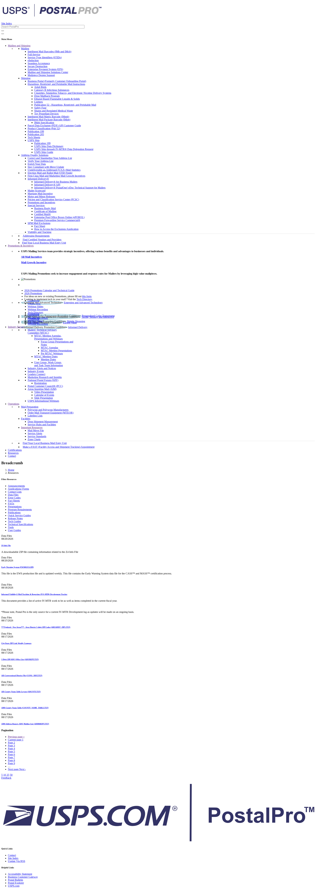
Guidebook (33, 300)
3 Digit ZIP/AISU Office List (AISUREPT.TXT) (20, 659)
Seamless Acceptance (39, 63)
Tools (11, 527)
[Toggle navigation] (2, 33)
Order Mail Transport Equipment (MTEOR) (50, 412)
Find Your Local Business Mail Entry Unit (44, 242)
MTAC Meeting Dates (46, 356)
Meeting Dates (48, 359)
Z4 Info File (6, 545)
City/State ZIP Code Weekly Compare (16, 643)
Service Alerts (35, 433)
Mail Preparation (29, 406)
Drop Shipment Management (43, 421)
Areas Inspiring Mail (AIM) (42, 389)
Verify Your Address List (40, 161)
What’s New (34, 303)
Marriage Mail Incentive (40, 193)
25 (8, 774)
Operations (13, 403)
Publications (14, 512)
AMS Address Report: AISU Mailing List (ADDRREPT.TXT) (25, 724)
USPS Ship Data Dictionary (48, 146)
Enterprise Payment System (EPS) (45, 69)
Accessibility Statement (20, 874)
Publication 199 (36, 131)
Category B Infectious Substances (51, 90)
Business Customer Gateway (23, 877)
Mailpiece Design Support (41, 75)
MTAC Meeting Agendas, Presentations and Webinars (48, 337)
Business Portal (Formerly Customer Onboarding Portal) (57, 81)
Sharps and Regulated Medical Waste (53, 110)
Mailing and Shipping (19, 45)
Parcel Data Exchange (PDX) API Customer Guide (54, 125)
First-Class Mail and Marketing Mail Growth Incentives (56, 175)
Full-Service (34, 54)
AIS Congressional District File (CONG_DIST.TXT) (21, 675)
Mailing (25, 48)
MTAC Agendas (49, 347)
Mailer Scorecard (36, 190)
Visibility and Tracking (39, 232)
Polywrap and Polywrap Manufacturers (48, 409)
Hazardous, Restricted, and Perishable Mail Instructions (56, 84)
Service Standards (37, 436)
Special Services (36, 205)
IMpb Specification (44, 122)
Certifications (15, 450)
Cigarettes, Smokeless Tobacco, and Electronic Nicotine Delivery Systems (72, 93)
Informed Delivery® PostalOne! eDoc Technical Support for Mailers (69, 187)
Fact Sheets (14, 500)
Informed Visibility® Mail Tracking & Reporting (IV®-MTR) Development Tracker (34, 594)
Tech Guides (14, 521)
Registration (40, 383)
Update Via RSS (16, 861)
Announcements (16, 485)
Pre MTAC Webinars (52, 353)
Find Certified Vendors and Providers (42, 239)
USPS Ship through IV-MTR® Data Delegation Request (63, 149)
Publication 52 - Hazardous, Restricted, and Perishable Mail (65, 104)
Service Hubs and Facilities (42, 424)
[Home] (52, 15)
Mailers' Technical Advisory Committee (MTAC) (42, 331)
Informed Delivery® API (47, 184)
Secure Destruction (37, 66)
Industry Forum (16, 326)
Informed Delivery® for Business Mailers (55, 181)
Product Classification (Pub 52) (44, 128)
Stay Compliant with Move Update (46, 167)
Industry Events (36, 371)
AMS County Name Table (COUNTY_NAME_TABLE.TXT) (25, 708)
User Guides (14, 530)
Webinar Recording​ (38, 309)
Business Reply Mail (45, 208)
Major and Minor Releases (41, 196)
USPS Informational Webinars (43, 400)
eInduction (33, 60)
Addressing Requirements (36, 235)
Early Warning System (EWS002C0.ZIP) (17, 567)
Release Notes (15, 518)
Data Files (13, 494)
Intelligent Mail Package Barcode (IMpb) (49, 119)
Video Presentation (44, 392)
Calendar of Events (44, 395)
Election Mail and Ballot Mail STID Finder (50, 172)
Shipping (25, 78)
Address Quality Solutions (34, 155)
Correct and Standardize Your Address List (50, 158)
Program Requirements (20, 509)
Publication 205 (36, 134)
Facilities (25, 418)
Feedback (6, 777)
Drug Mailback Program (47, 96)
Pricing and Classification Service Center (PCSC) (53, 199)
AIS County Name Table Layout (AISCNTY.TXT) (21, 692)
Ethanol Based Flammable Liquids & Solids (57, 98)
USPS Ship (34, 140)
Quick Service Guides (19, 515)
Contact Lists (15, 491)
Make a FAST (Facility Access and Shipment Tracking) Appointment (58, 446)
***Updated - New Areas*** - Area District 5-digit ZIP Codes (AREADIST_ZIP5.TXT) (35, 627)
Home (11, 470)
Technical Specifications (20, 524)
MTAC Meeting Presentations (56, 350)
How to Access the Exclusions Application (56, 229)
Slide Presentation (43, 398)
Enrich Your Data (37, 164)
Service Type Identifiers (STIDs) (45, 57)
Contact (12, 456)
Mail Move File (36, 430)
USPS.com (13, 885)
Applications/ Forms (18, 488)
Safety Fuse (40, 107)
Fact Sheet (39, 226)
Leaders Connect (36, 374)
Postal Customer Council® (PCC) (45, 386)
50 (11, 774)
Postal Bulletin (15, 879)
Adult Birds (40, 87)
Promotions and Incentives (41, 202)
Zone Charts (34, 439)
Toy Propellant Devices (46, 113)
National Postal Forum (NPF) (43, 380)
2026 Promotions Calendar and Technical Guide (49, 290)
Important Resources (31, 427)
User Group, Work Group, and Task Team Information (48, 364)
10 (4, 774)
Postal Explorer (16, 882)
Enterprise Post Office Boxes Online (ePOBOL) (59, 217)
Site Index (6, 23)
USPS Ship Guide (43, 152)
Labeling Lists (35, 415)
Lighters (38, 101)
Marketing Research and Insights (45, 377)
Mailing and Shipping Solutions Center (48, 72)
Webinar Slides (35, 306)
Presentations (15, 506)
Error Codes (14, 497)
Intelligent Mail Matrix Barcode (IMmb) (48, 116)
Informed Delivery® (38, 178)
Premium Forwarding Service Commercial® (57, 220)
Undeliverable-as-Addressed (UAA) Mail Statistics (54, 169)
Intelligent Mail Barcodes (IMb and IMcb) (49, 51)
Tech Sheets (34, 137)
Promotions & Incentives (21, 245)
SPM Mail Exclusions (39, 223)
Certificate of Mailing (45, 211)
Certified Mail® (42, 214)
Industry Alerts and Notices (42, 368)
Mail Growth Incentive (33, 262)
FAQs (11, 503)
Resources (13, 453)
